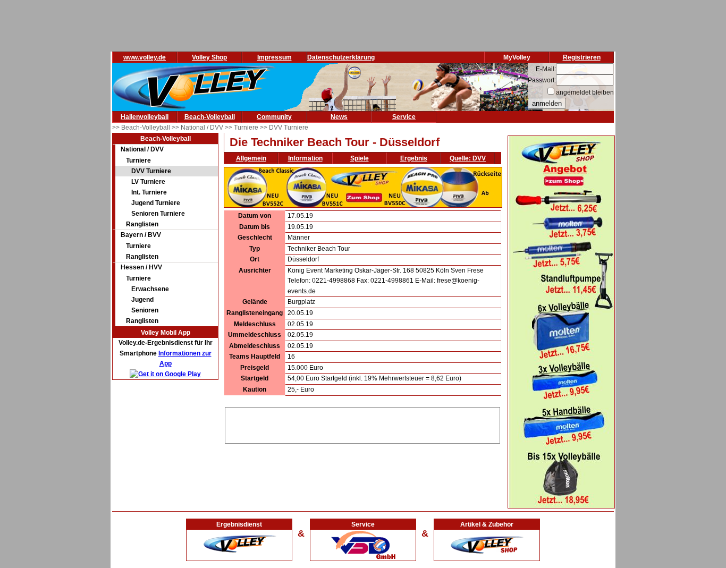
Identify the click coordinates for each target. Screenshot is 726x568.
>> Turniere (242, 127)
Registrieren (582, 57)
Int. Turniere (149, 192)
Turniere (138, 160)
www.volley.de (144, 57)
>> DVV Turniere (284, 127)
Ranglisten (142, 224)
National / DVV (142, 149)
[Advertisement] (362, 423)
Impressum (274, 57)
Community (274, 117)
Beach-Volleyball (209, 117)
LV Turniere (148, 181)
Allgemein (251, 158)
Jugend (142, 299)
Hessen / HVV (141, 267)
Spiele (359, 158)
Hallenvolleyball (144, 117)
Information (305, 158)
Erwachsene (150, 289)
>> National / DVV (198, 127)
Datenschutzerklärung (341, 57)
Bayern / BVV (141, 235)
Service (404, 117)
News (339, 117)
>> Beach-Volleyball (142, 127)
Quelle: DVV (468, 158)
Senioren (144, 310)
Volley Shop (209, 57)
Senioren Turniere (158, 213)
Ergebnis (413, 158)
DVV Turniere (151, 171)
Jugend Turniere (155, 203)
